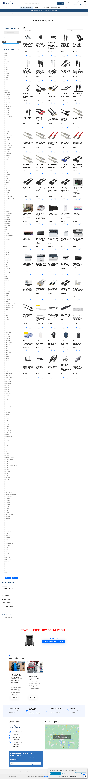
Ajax (6, 67)
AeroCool (7, 63)
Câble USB (4, 592)
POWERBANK (8, 410)
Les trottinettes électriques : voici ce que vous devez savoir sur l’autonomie (17, 677)
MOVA (7, 346)
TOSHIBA (7, 504)
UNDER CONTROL (9, 514)
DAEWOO (7, 159)
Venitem (7, 525)
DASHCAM (8, 164)
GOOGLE (7, 231)
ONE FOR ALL (8, 381)
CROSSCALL (8, 153)
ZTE (6, 572)
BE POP (7, 96)
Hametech (8, 237)
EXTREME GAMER (9, 198)
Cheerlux (7, 137)
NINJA (7, 365)
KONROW (7, 299)
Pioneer (7, 397)
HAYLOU (7, 239)
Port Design (8, 406)
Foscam (7, 211)
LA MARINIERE (9, 305)
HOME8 (7, 252)
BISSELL (7, 112)
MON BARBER (9, 340)
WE (6, 541)
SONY (6, 463)
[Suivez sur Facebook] (46, 753)
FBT (6, 205)
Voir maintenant (53, 10)
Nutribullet (8, 379)
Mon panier (82, 4)
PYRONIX (7, 412)
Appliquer (15, 577)
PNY (6, 399)
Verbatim (7, 527)
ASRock (7, 88)
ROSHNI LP (8, 430)
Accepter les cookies (55, 773)
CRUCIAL (7, 155)
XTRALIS (7, 557)
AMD (6, 71)
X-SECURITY (8, 549)
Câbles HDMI (5, 595)
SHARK (7, 453)
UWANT (7, 520)
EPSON (7, 192)
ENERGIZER (8, 188)
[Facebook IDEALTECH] (85, 1)
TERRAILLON (8, 492)
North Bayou (8, 373)
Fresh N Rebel (8, 213)
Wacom (7, 539)
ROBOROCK (8, 426)
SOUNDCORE (8, 467)
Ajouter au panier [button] (30, 55)
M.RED (7, 319)
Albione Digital (47, 776)
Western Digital (9, 543)
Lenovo (7, 309)
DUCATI (7, 176)
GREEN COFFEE (9, 235)
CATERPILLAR (9, 135)
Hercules (7, 242)
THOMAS (7, 498)
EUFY (6, 194)
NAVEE (7, 356)
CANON (7, 133)
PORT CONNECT (9, 404)
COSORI (7, 151)
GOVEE (7, 233)
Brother (7, 127)
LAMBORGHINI (9, 307)
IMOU (6, 266)
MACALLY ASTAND (10, 322)
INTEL (6, 270)
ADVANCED (8, 61)
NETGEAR (7, 363)
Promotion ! (64, 7)
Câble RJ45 (5, 585)
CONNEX (7, 143)
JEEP (6, 278)
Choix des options (30, 350)
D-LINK (7, 157)
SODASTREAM (9, 459)
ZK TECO (7, 566)
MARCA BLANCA (9, 326)
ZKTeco (7, 568)
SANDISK (7, 440)
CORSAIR (7, 149)
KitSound (7, 291)
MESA (6, 330)
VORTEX (7, 537)
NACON (7, 354)
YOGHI (7, 561)
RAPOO (7, 416)
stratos (7, 475)
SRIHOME (7, 471)
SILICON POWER (9, 457)
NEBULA (7, 358)
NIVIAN (7, 371)
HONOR (7, 254)
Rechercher (60, 3)
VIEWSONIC (8, 531)
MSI (6, 348)
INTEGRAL (8, 268)
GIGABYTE (7, 225)
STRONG (7, 477)
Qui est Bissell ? (34, 676)
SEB (6, 447)
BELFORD (7, 102)
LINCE (7, 315)
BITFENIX (7, 114)
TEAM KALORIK (9, 486)
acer (6, 59)
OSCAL (7, 391)
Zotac (6, 570)
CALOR (7, 131)
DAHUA (7, 162)
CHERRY (7, 139)
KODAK (7, 295)
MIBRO (7, 334)
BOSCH (7, 123)
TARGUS (7, 481)
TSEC (6, 510)
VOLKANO (8, 535)
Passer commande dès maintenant (54, 641)
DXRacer (7, 180)
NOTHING (7, 375)
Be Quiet (7, 98)
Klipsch (7, 293)
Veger (6, 523)
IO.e (6, 274)
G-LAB (7, 217)
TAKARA (7, 479)
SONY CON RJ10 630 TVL (11, 465)
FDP (6, 207)
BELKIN (7, 104)
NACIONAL (8, 352)
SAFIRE (7, 434)
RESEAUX (4, 610)
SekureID (7, 449)
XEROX (7, 553)
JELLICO (7, 280)
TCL (6, 484)
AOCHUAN (8, 79)
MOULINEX (8, 344)
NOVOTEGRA (8, 377)
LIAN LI (7, 313)
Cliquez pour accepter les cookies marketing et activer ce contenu (62, 737)
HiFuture (7, 244)
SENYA (7, 451)
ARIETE (7, 86)
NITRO (7, 367)
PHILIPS (7, 395)
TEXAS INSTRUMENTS (10, 494)
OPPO (7, 387)
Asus (6, 90)
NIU (6, 369)
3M (6, 55)
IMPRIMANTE (5, 602)
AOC (6, 77)
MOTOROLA (8, 342)
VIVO (6, 533)
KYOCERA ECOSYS (10, 303)
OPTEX (7, 389)
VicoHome (8, 529)
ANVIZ (7, 75)
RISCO (7, 424)
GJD (6, 227)
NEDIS (7, 360)
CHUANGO (8, 141)
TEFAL (7, 490)
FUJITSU (7, 215)
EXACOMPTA (8, 196)
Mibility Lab (8, 332)
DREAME (7, 174)
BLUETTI (7, 120)
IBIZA (6, 260)
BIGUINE (7, 110)
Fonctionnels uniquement (68, 773)
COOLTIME (8, 147)
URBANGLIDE (8, 518)
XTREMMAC (8, 559)
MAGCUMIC (8, 324)
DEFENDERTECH (9, 166)
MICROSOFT (8, 336)
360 (6, 53)
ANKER (7, 73)
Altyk (6, 69)
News (12, 683)
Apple (6, 82)
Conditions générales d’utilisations (16, 771)
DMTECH (7, 172)
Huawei (7, 258)
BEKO (6, 100)
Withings (7, 545)
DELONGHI (8, 168)
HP (6, 256)
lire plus (14, 697)
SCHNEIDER (8, 443)
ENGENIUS (8, 190)
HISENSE (7, 248)
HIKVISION (8, 246)
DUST (6, 178)
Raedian (7, 414)
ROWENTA (8, 432)
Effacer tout (8, 577)
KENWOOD (8, 283)
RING (6, 422)
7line (6, 57)
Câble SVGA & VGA (6, 588)
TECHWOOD (8, 488)
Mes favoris (74, 4)
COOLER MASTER (9, 145)
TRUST (7, 508)
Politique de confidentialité (72, 776)
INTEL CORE (8, 272)
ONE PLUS (8, 383)
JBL (6, 276)
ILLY (6, 264)
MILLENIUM (8, 338)
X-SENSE (7, 551)
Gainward (7, 219)
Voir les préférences (80, 773)
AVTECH (7, 92)
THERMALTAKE (9, 496)
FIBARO (7, 209)
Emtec (7, 186)
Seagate (7, 445)
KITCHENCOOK (9, 289)
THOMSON (8, 500)
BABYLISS (7, 94)
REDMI (7, 420)
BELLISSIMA (8, 106)
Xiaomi (7, 555)
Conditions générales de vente (31, 771)
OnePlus (7, 385)
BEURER (7, 108)
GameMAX (8, 221)
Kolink (7, 297)
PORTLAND (8, 408)
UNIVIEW (7, 516)
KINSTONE (8, 287)
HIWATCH (7, 250)
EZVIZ (6, 200)
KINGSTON (8, 285)
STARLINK (7, 473)
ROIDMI (7, 428)
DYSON (7, 182)
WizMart (7, 547)
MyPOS (7, 350)
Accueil (10, 14)
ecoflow (7, 184)
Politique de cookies (62, 776)
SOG (6, 461)
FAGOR (7, 203)
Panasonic (8, 393)
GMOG (7, 229)
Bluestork (7, 118)
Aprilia (7, 84)
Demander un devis (55, 7)
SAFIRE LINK (8, 436)
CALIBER (7, 129)
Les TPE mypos (45, 7)
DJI (6, 170)
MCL (6, 328)
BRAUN (7, 125)
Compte (36, 7)
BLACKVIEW (8, 116)
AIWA (6, 65)
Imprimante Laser (6, 606)
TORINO (7, 502)
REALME (7, 418)
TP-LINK (7, 506)
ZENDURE (7, 564)
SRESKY (7, 469)
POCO (7, 402)
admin (13, 682)
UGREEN (7, 512)
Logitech (7, 317)
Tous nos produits (26, 7)
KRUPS (7, 301)
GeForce (7, 223)
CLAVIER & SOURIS (6, 599)
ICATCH (7, 262)
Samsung (7, 438)
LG (6, 311)
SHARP (7, 455)
